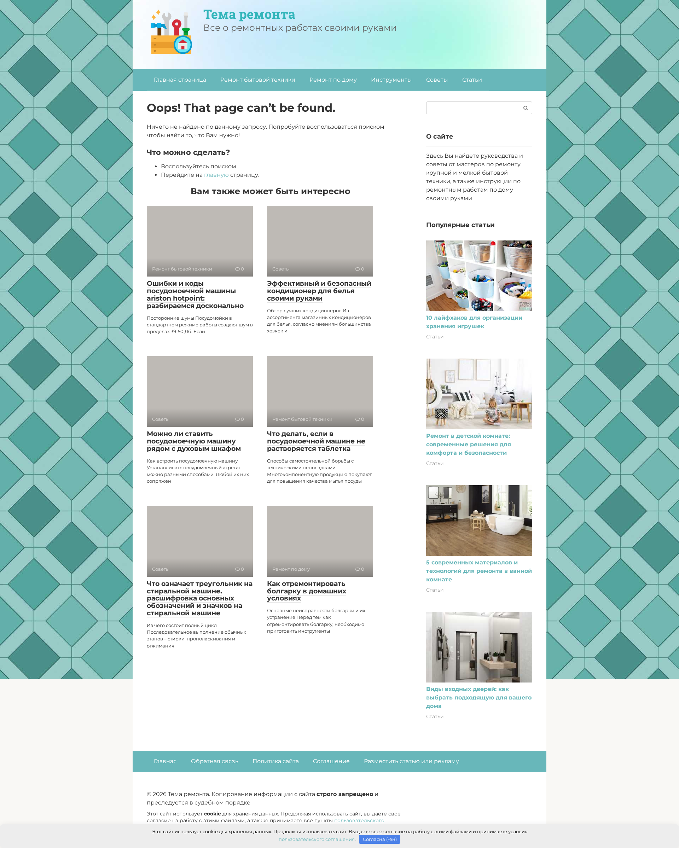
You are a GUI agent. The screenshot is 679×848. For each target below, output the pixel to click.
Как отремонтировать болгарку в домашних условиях (306, 591)
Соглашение (331, 761)
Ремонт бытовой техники (257, 79)
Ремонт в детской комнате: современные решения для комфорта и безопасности (468, 444)
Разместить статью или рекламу (411, 761)
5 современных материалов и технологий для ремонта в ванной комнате (479, 571)
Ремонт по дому (333, 79)
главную (216, 175)
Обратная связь (214, 761)
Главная (165, 761)
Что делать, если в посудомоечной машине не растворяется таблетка (316, 441)
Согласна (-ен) (380, 839)
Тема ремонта (249, 13)
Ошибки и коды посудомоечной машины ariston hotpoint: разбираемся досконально (195, 294)
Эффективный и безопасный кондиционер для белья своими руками (319, 290)
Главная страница (180, 79)
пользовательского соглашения (317, 839)
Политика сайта (276, 761)
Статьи (472, 79)
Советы (437, 79)
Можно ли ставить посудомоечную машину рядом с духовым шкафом (194, 441)
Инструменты (391, 79)
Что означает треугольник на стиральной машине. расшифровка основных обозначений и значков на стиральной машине (200, 598)
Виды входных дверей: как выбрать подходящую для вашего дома (479, 697)
